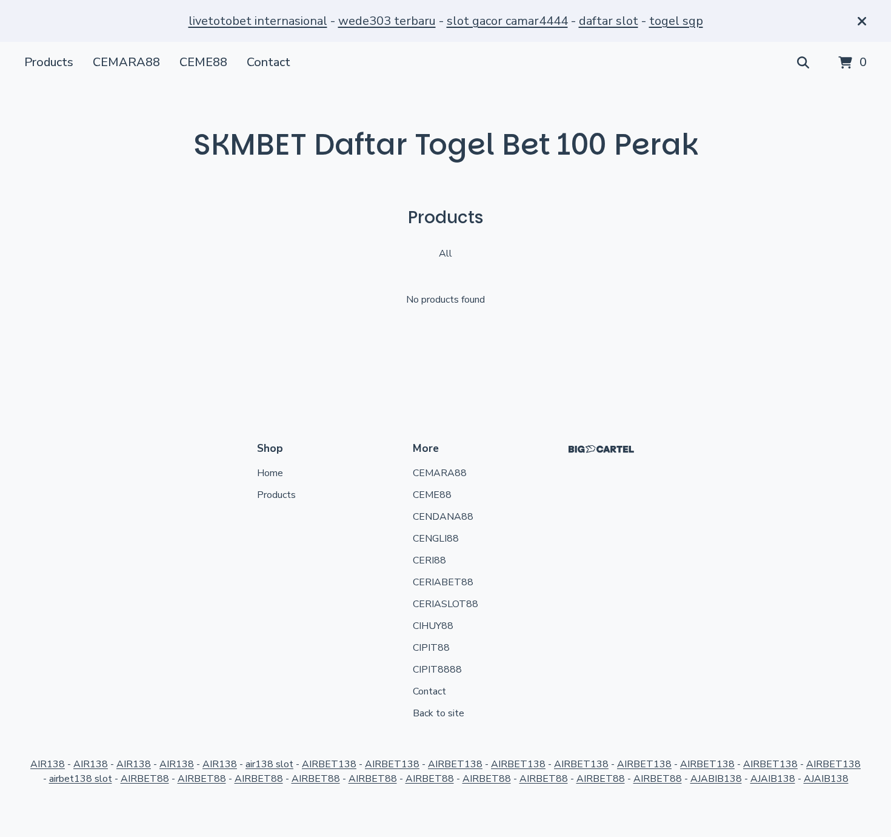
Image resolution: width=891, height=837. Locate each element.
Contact (268, 62)
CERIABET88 (443, 582)
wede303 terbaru (387, 21)
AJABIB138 (716, 778)
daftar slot (608, 21)
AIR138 (47, 764)
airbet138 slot (80, 778)
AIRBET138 (329, 764)
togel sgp (676, 21)
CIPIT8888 (437, 669)
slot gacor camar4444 (507, 21)
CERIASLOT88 (445, 604)
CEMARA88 (126, 62)
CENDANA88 (443, 516)
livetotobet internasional (258, 21)
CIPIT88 (431, 647)
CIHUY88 (433, 626)
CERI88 (429, 560)
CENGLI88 (436, 538)
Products (48, 62)
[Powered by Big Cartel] (601, 449)
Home (270, 473)
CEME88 (203, 62)
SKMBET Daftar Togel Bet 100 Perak (445, 144)
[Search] (803, 63)
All (445, 253)
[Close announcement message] (862, 21)
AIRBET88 (145, 778)
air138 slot (269, 764)
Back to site (438, 713)
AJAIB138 (772, 778)
